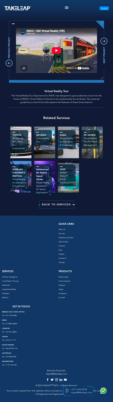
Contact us (63, 258)
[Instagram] (56, 380)
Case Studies (63, 242)
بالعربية (104, 8)
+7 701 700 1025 (11, 365)
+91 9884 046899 (11, 324)
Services (62, 233)
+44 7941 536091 (11, 332)
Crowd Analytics (64, 281)
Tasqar (61, 289)
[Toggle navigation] (66, 7)
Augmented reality (9, 289)
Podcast (61, 254)
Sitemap (62, 262)
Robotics (5, 297)
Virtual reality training (10, 281)
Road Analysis (64, 277)
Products (62, 246)
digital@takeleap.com (56, 373)
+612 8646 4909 (10, 357)
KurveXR (62, 297)
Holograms (63, 293)
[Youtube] (65, 380)
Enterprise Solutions (66, 238)
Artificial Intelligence (9, 277)
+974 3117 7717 (10, 340)
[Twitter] (52, 380)
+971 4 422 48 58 (79, 389)
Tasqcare (62, 285)
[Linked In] (61, 380)
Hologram (5, 293)
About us (62, 229)
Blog (60, 250)
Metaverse (6, 285)
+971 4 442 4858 (11, 315)
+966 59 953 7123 (11, 348)
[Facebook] (47, 380)
